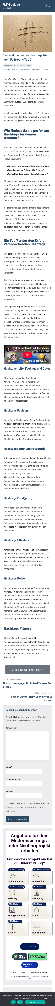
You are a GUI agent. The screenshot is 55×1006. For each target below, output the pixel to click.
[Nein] (52, 999)
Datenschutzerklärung (35, 1002)
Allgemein (8, 65)
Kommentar (11, 727)
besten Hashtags (28, 211)
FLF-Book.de (11, 4)
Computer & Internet (22, 65)
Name (9, 767)
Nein (20, 1002)
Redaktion (25, 69)
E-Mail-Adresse (13, 779)
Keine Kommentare (40, 69)
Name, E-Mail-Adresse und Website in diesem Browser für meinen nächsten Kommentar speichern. (27, 807)
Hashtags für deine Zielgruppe (17, 151)
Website (9, 791)
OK (13, 1002)
